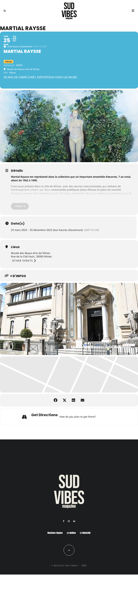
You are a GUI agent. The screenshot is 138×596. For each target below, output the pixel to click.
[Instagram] (69, 521)
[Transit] (108, 416)
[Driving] (103, 416)
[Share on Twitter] (64, 400)
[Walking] (112, 416)
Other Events (22, 260)
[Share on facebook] (55, 400)
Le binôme (71, 532)
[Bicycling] (117, 416)
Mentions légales (55, 532)
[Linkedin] (74, 521)
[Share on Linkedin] (73, 400)
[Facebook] (63, 521)
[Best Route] (99, 416)
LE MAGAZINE (85, 532)
